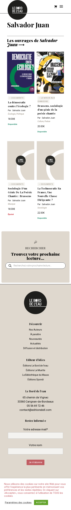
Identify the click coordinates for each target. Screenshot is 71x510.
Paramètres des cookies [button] (18, 502)
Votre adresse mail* (35, 429)
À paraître (35, 334)
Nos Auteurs (35, 329)
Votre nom (35, 445)
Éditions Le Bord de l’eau (35, 365)
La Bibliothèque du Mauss (35, 375)
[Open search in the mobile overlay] (35, 265)
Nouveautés (35, 339)
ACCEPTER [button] (41, 502)
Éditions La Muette (35, 370)
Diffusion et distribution (35, 348)
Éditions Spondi (36, 379)
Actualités (35, 343)
